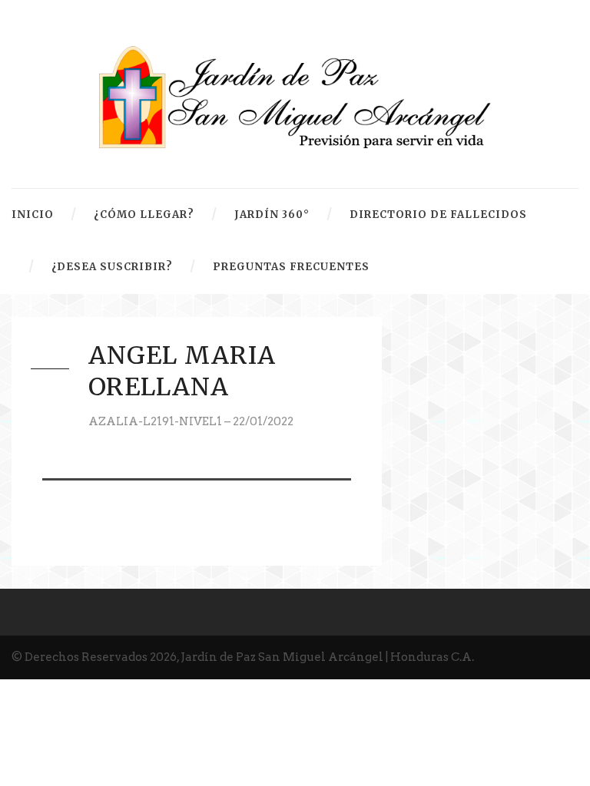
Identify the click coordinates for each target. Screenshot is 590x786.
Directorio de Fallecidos (438, 214)
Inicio (33, 214)
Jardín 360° (272, 214)
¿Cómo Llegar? (144, 214)
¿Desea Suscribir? (112, 266)
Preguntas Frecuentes (291, 266)
